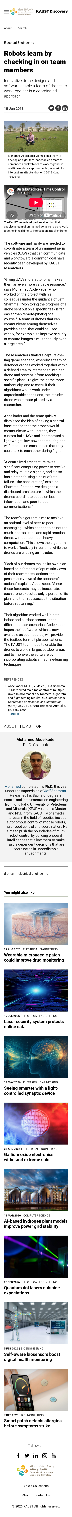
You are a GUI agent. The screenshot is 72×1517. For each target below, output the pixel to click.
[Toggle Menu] (6, 12)
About (8, 28)
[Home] (21, 12)
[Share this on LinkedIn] (65, 108)
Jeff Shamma (55, 791)
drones (9, 874)
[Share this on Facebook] (58, 108)
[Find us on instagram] (44, 1457)
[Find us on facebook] (18, 1457)
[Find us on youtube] (53, 1457)
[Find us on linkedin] (35, 1457)
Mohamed (12, 786)
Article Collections (36, 1486)
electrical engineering (33, 874)
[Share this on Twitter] (51, 108)
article (14, 714)
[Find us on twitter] (27, 1457)
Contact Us (42, 1495)
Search (22, 28)
